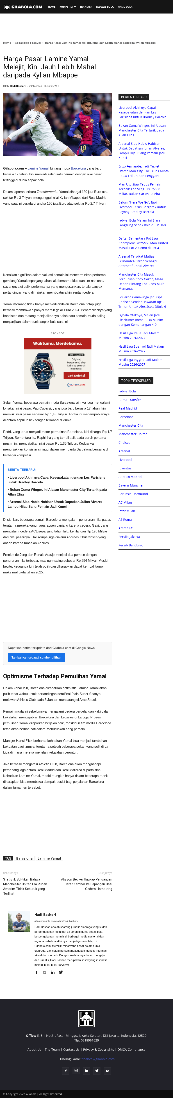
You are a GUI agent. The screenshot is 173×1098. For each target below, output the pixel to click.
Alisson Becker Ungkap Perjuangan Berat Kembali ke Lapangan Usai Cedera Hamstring (86, 884)
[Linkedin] (54, 972)
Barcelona (78, 168)
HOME (51, 6)
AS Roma (125, 519)
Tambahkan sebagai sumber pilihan (36, 657)
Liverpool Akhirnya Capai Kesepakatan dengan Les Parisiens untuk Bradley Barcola (142, 112)
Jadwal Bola (127, 391)
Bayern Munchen (131, 485)
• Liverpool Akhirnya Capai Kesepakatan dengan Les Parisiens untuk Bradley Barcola (56, 479)
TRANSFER (86, 6)
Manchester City (130, 425)
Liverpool (125, 459)
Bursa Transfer (129, 400)
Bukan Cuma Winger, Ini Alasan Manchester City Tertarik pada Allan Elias (142, 130)
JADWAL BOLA (105, 6)
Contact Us (71, 1049)
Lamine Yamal (37, 168)
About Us (34, 1049)
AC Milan (125, 502)
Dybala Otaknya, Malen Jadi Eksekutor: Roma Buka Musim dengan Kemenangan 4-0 (140, 320)
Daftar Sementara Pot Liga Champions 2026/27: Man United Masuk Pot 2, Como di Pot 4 (143, 243)
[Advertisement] (86, 27)
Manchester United (133, 434)
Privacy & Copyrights (98, 1049)
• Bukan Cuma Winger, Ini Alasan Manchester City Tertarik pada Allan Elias (57, 492)
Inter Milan (126, 511)
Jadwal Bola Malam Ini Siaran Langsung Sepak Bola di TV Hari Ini (142, 225)
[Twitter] (62, 972)
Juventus (125, 468)
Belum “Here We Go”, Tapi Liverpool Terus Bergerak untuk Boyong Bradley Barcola (142, 207)
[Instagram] (46, 972)
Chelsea (124, 442)
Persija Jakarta (129, 536)
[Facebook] (38, 972)
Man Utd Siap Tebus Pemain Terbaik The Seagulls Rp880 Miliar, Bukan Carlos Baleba (139, 189)
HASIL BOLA (125, 6)
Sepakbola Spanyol (28, 43)
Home (7, 43)
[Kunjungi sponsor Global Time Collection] (57, 366)
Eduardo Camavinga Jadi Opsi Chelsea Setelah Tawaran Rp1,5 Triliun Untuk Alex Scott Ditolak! (142, 302)
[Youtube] (107, 1071)
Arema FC (125, 528)
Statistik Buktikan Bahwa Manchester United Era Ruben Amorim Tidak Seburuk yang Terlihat (25, 886)
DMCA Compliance (132, 1049)
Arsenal (124, 451)
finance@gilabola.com (98, 1059)
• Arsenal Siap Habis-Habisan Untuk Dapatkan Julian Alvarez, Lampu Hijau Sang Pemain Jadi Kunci (55, 504)
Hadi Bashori (17, 86)
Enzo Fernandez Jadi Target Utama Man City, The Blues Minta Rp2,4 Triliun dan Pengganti (143, 171)
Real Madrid (127, 408)
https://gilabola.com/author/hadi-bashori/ (56, 921)
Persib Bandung (130, 545)
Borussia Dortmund (133, 494)
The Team (52, 1049)
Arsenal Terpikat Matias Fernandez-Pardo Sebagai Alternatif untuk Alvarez (137, 261)
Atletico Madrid (130, 477)
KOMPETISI (66, 6)
